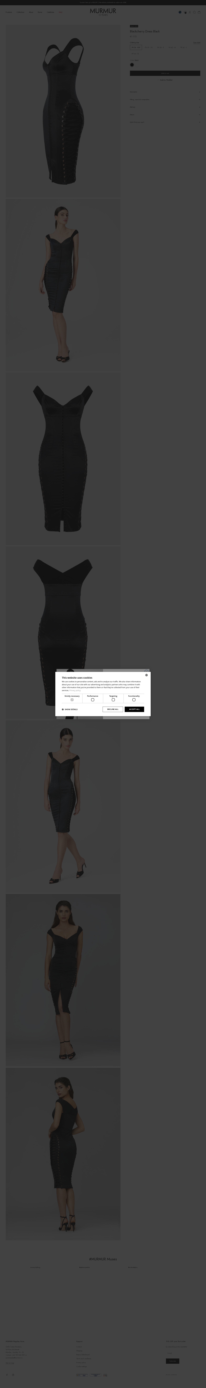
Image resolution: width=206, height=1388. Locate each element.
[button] (69, 709)
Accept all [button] (134, 709)
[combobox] (146, 675)
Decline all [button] (112, 709)
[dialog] (103, 694)
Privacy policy (75, 690)
